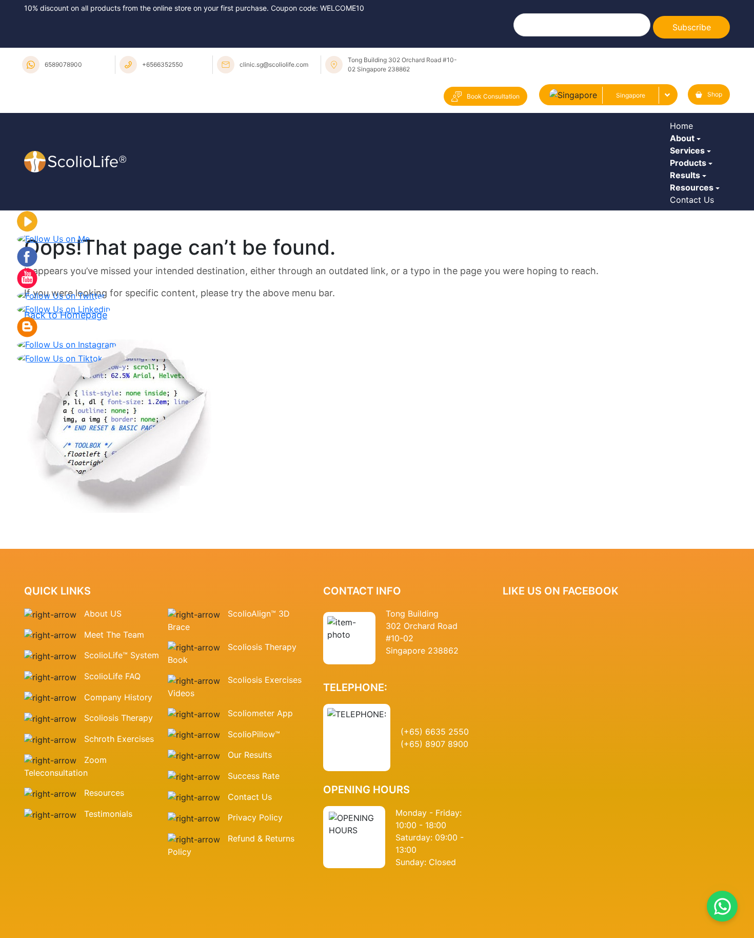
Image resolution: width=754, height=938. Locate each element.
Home (684, 133)
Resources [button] (694, 275)
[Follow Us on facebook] (27, 367)
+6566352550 (162, 64)
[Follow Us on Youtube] (27, 389)
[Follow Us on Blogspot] (27, 437)
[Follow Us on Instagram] (66, 455)
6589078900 (63, 64)
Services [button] (689, 190)
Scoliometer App (260, 824)
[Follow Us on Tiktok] (59, 469)
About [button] (684, 162)
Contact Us (694, 303)
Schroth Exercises (119, 850)
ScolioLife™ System (121, 766)
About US (103, 725)
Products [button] (690, 218)
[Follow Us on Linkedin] (63, 420)
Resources (104, 904)
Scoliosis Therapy (118, 829)
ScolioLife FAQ (112, 787)
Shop (714, 94)
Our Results (250, 866)
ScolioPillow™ (254, 845)
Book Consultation (493, 96)
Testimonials (108, 925)
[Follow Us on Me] (53, 349)
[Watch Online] (27, 332)
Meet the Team (114, 746)
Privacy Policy (255, 929)
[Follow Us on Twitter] (61, 406)
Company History (118, 808)
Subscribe (691, 27)
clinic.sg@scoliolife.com (274, 64)
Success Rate (254, 887)
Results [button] (687, 246)
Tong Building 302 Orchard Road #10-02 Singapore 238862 (402, 64)
